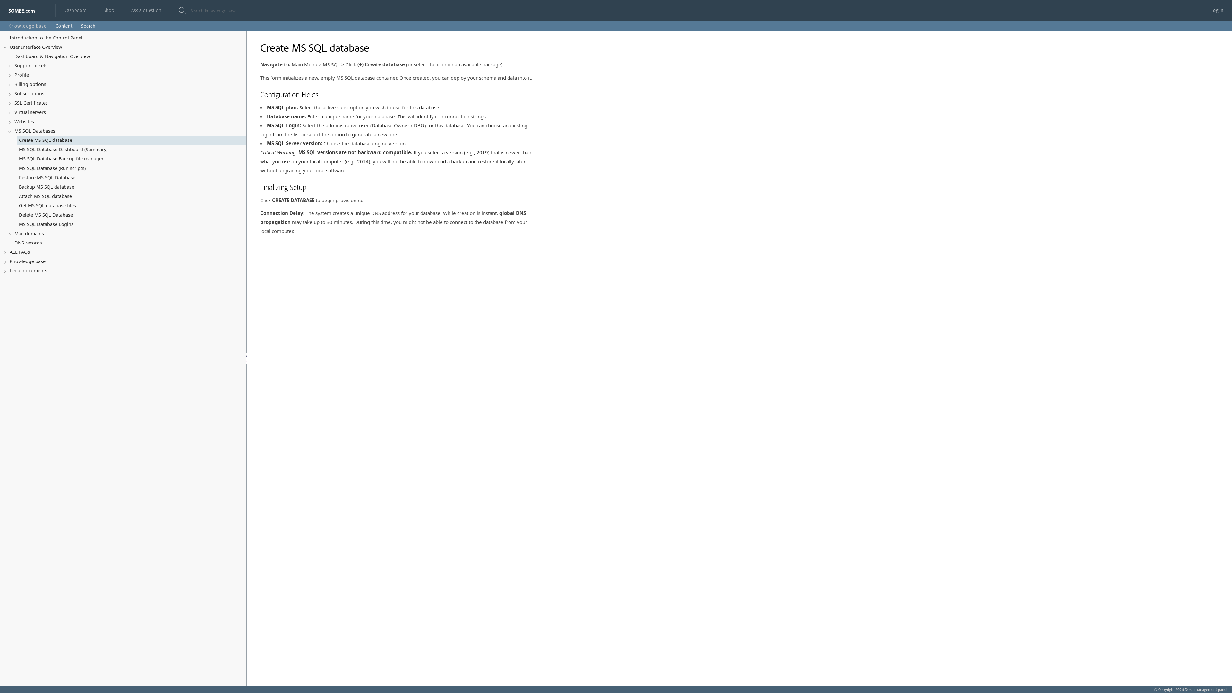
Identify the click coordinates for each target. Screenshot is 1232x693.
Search (88, 26)
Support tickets (30, 66)
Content (64, 26)
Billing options (30, 84)
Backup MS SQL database (46, 187)
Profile (21, 75)
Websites (24, 121)
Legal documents (28, 271)
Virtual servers (30, 112)
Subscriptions (29, 93)
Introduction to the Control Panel (46, 38)
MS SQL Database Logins (46, 224)
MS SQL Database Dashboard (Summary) (63, 149)
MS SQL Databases (34, 131)
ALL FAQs (20, 252)
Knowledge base (28, 261)
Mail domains (29, 233)
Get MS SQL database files (47, 205)
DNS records (28, 243)
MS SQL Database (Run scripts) (52, 168)
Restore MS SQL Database (47, 178)
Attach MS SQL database (45, 196)
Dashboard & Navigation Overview (52, 56)
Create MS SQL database (45, 140)
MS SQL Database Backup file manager (61, 159)
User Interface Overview (36, 47)
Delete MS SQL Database (46, 215)
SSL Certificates (31, 103)
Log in (1217, 10)
